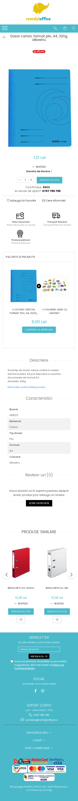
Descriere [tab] (39, 360)
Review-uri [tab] (39, 475)
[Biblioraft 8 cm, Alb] (57, 563)
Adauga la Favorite (22, 200)
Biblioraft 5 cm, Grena (21, 588)
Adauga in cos (49, 180)
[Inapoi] (3, 37)
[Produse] (5, 29)
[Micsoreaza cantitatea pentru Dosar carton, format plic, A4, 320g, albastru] (20, 180)
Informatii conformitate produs (26, 387)
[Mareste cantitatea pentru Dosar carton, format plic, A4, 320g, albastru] (31, 180)
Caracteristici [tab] (39, 398)
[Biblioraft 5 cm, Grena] (21, 563)
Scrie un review (39, 503)
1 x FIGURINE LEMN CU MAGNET (54, 311)
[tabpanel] (39, 108)
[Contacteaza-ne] (55, 28)
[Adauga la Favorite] (21, 620)
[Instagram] (42, 691)
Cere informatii (55, 200)
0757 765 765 (41, 715)
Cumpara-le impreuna (39, 329)
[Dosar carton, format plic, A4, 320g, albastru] (39, 108)
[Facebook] (35, 691)
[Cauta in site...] (73, 28)
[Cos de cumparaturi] (65, 28)
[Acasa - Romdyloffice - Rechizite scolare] (39, 12)
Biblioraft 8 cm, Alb (57, 588)
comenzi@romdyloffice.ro (41, 720)
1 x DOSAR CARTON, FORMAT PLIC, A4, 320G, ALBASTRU (23, 311)
